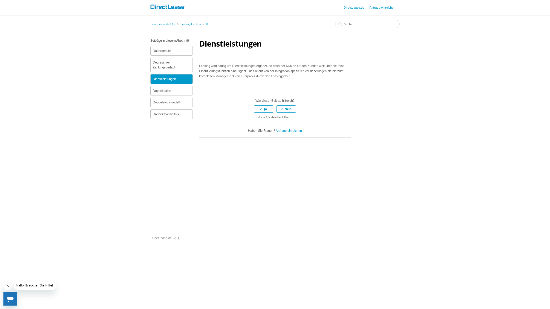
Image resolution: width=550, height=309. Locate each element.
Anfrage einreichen (382, 7)
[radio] (263, 109)
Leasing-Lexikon (191, 24)
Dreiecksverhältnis (166, 114)
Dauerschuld (162, 51)
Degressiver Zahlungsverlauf (164, 65)
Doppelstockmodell (166, 102)
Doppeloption (162, 90)
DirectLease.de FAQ (163, 24)
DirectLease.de (354, 7)
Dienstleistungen (164, 79)
